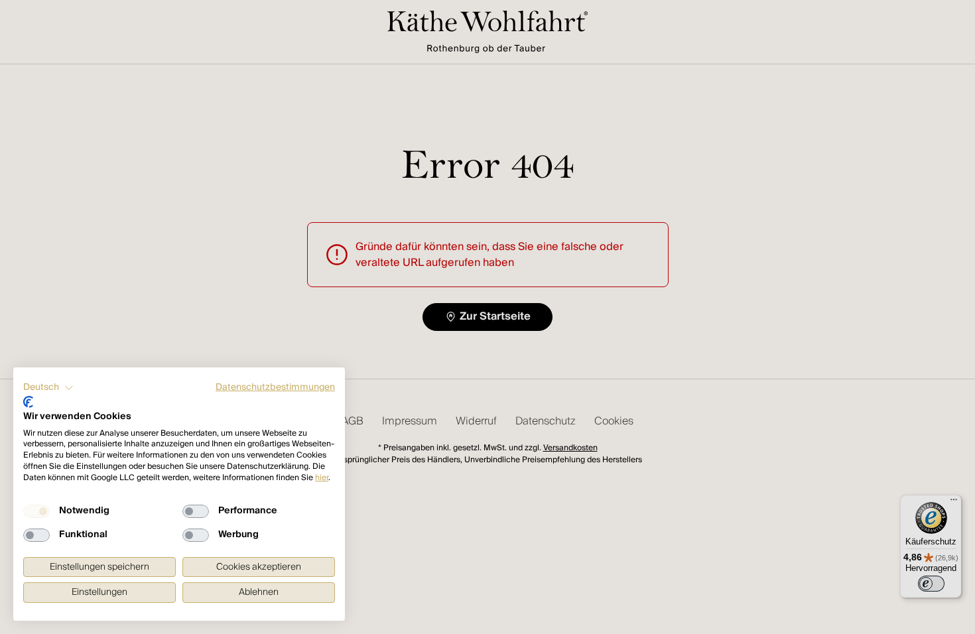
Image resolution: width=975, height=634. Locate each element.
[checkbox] (36, 511)
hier (321, 478)
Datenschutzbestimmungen (275, 387)
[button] (48, 388)
